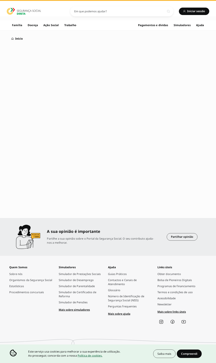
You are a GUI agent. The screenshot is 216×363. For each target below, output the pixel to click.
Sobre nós (15, 274)
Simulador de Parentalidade (77, 286)
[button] (189, 354)
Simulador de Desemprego (76, 280)
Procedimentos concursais (26, 292)
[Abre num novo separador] (161, 322)
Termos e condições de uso (175, 292)
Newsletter (164, 304)
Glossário (114, 290)
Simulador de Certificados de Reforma (77, 294)
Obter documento (169, 274)
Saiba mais (164, 354)
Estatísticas (16, 286)
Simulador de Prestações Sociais (80, 274)
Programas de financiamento (176, 286)
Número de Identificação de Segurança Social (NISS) (126, 298)
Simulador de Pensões (73, 302)
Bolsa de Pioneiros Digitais (174, 280)
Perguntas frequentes (122, 306)
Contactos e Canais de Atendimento (122, 282)
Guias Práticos (117, 274)
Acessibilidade (166, 298)
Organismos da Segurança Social (30, 280)
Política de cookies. (90, 355)
